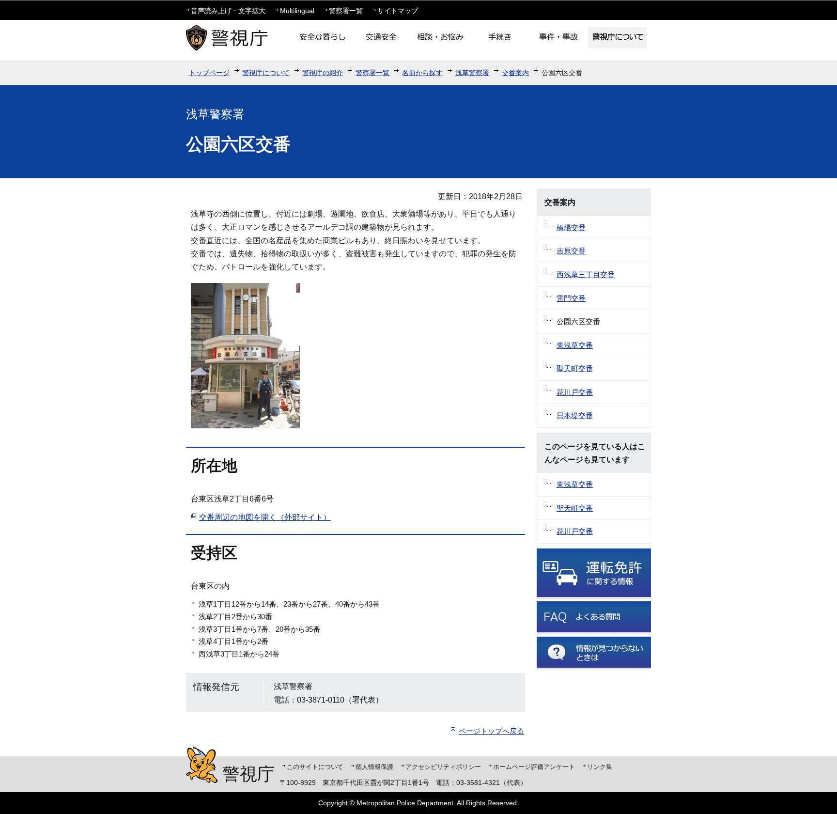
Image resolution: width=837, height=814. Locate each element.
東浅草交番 (575, 345)
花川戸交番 (575, 392)
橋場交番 (571, 227)
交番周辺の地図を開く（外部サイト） (265, 517)
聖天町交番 (575, 368)
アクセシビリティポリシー (443, 766)
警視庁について (266, 73)
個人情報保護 (374, 766)
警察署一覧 (346, 11)
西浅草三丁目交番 (586, 274)
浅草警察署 (472, 73)
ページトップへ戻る (491, 731)
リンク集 (599, 766)
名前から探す (422, 73)
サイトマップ (397, 11)
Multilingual (297, 11)
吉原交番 (571, 251)
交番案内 (515, 73)
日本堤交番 (575, 415)
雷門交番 (571, 298)
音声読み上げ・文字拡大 (228, 11)
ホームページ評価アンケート (534, 766)
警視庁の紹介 (322, 73)
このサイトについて (315, 766)
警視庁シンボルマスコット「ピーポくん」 (201, 765)
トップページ (209, 73)
